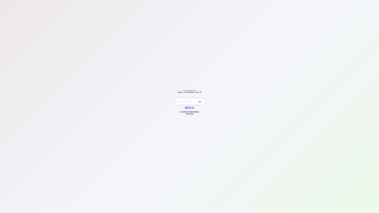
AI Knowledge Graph (189, 90)
